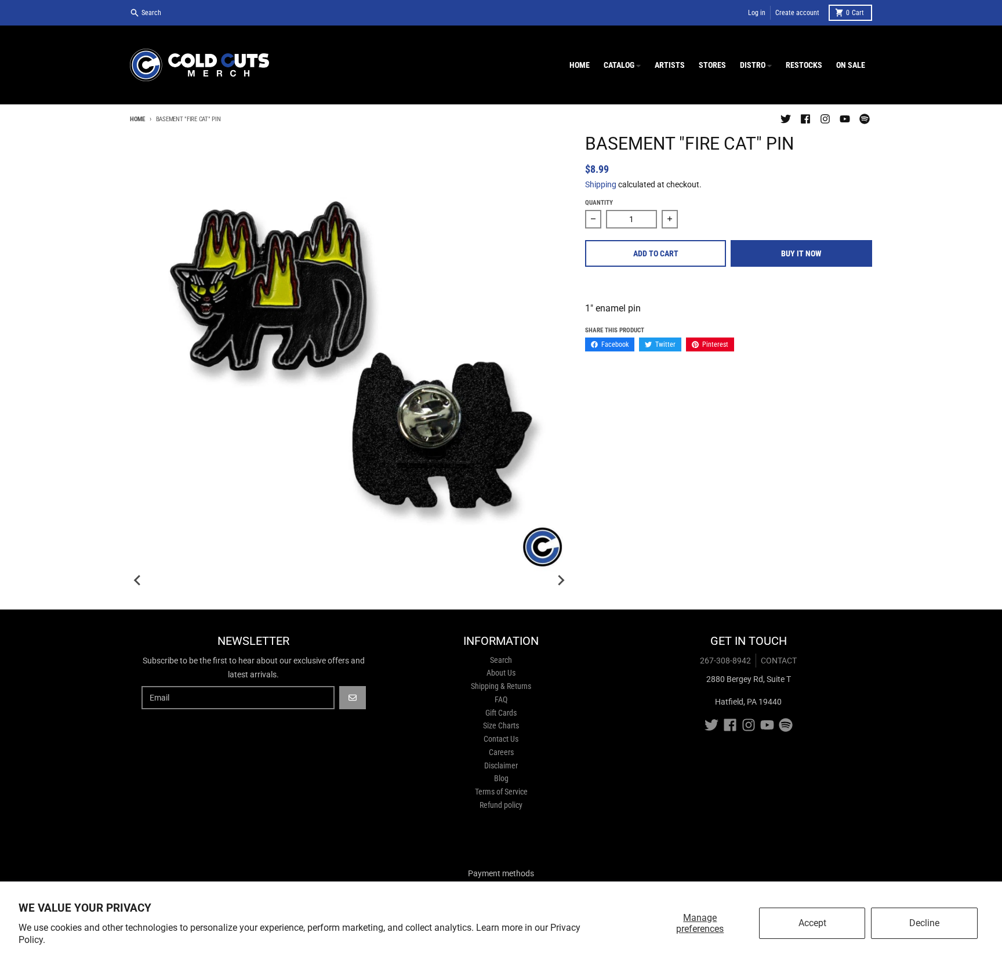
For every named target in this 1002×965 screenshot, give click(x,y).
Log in (756, 13)
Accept (812, 922)
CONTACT (779, 660)
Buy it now (801, 253)
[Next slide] (561, 580)
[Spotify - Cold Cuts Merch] (864, 118)
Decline (924, 922)
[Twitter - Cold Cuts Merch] (785, 118)
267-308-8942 (725, 660)
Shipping (600, 184)
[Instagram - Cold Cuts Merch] (825, 118)
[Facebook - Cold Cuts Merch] (805, 118)
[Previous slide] (138, 580)
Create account (797, 13)
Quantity (599, 202)
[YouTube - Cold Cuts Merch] (844, 118)
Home (137, 119)
